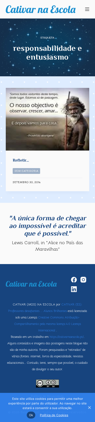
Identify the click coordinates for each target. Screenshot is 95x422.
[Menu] (87, 9)
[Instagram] (83, 280)
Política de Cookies (54, 415)
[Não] (89, 407)
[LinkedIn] (74, 289)
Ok (31, 415)
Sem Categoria (26, 170)
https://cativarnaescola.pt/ (67, 337)
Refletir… (21, 160)
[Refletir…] (47, 119)
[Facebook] (74, 280)
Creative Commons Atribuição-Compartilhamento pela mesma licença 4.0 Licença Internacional (47, 323)
